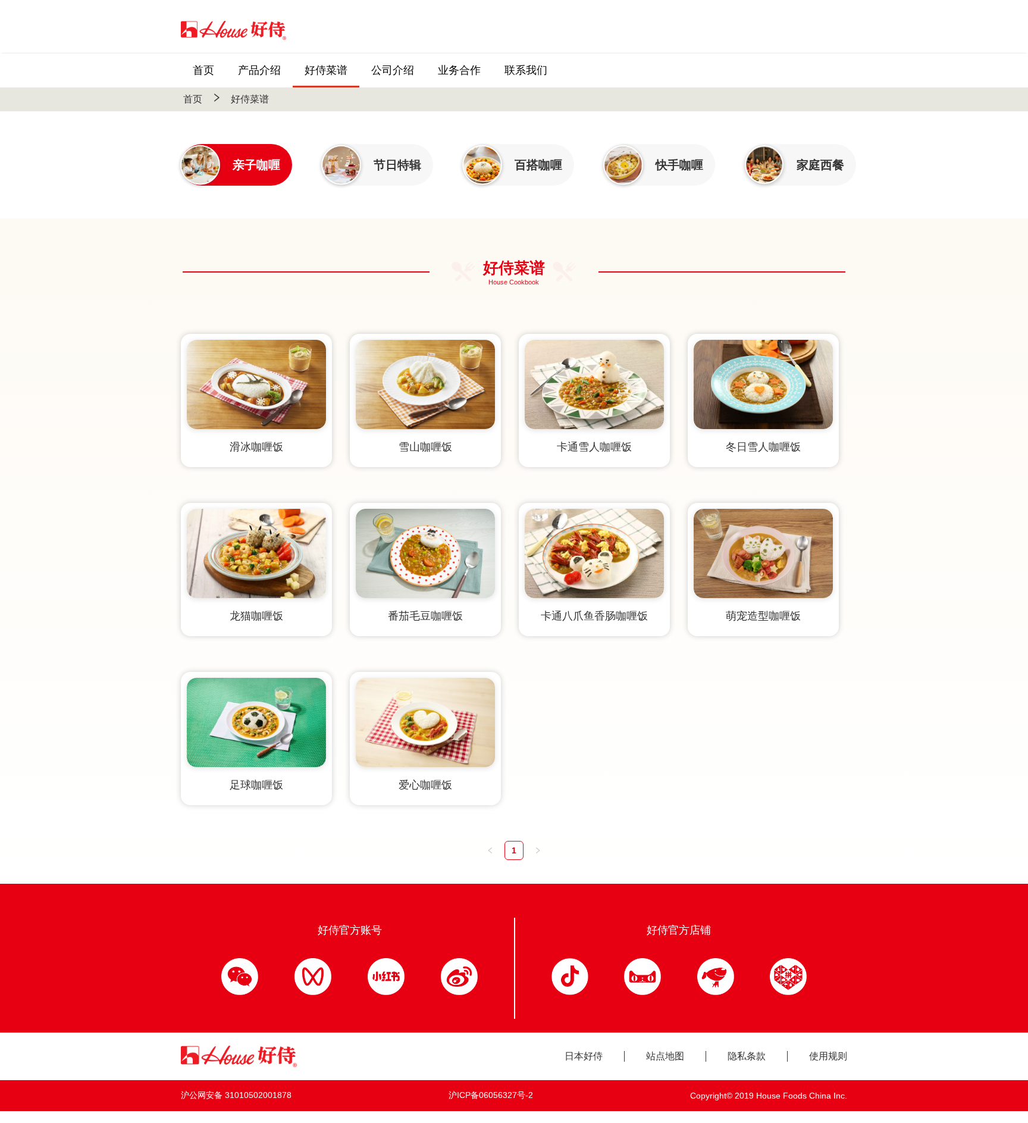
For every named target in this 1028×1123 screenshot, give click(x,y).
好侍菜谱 (250, 99)
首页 (192, 99)
